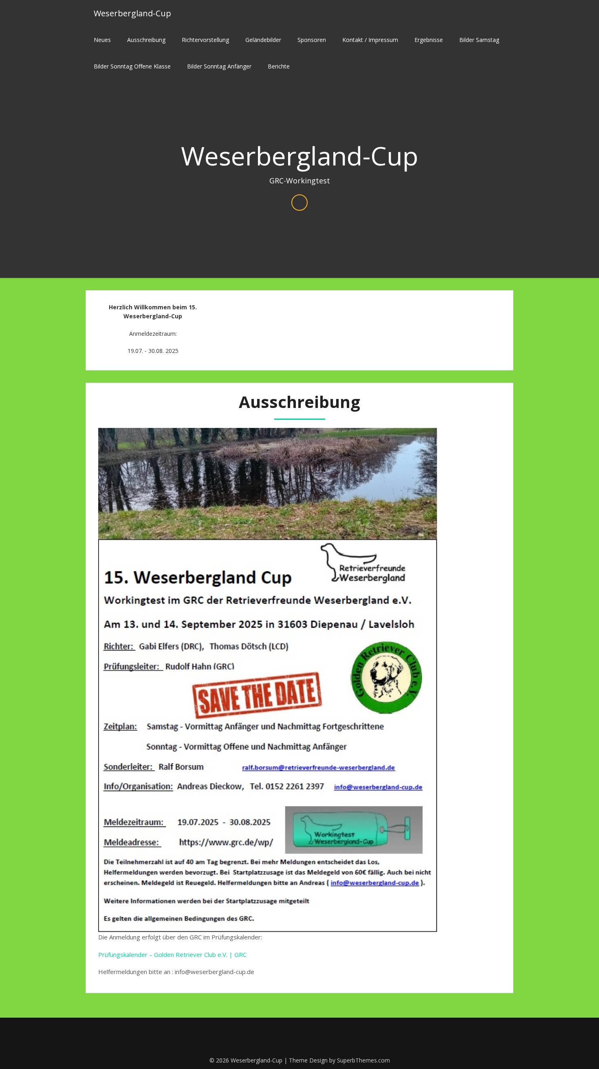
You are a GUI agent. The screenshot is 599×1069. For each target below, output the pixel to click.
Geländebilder (263, 40)
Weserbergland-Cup (132, 13)
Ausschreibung (146, 40)
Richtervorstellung (205, 40)
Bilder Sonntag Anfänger (219, 66)
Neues (102, 40)
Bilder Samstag (479, 40)
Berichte (279, 66)
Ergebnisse (428, 40)
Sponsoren (311, 40)
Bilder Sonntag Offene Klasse (132, 66)
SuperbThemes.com (363, 1060)
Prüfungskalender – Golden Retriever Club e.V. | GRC (172, 954)
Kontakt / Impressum (370, 40)
